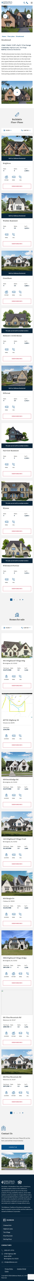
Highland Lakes (14, 47)
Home (4, 36)
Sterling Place (7, 1239)
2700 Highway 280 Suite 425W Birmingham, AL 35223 (11, 1256)
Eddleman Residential (13, 49)
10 (20, 599)
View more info (17, 186)
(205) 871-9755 (9, 1250)
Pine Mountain (8, 1236)
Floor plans (11, 36)
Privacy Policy (9, 1269)
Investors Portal (21, 1269)
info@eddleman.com (10, 1262)
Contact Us (13, 1147)
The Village (23, 47)
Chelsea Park (7, 1225)
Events (7, 1271)
